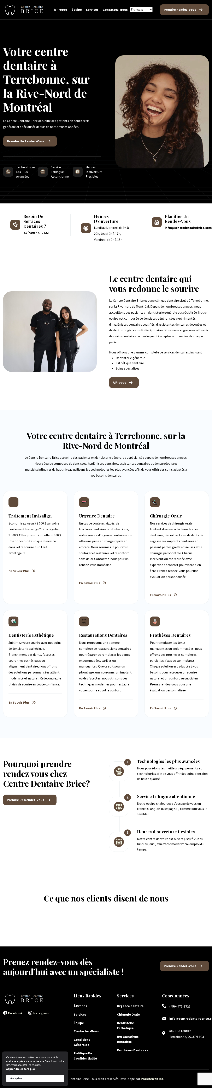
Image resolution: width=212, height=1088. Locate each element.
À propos (60, 9)
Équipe (77, 9)
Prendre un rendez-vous (25, 141)
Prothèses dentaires (132, 1050)
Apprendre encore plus (21, 1069)
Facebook (15, 1013)
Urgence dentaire (130, 1006)
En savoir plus (19, 571)
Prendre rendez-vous (180, 9)
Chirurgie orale (128, 1014)
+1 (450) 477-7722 (35, 232)
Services (92, 9)
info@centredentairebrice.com (188, 228)
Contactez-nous (115, 9)
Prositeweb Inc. (152, 1079)
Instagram (40, 1013)
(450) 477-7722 (179, 1006)
